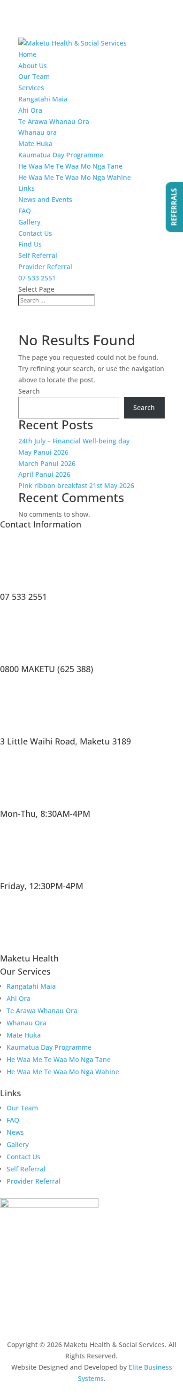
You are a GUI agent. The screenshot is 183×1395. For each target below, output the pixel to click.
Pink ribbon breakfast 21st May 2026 (76, 485)
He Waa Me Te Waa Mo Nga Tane (70, 166)
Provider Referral (45, 266)
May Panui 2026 (43, 452)
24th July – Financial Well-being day (74, 440)
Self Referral (37, 255)
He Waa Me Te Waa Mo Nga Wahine (74, 177)
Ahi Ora (30, 110)
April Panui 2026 (44, 474)
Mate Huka (35, 143)
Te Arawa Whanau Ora (53, 121)
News (15, 1132)
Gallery (29, 221)
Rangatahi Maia (43, 98)
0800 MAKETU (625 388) (46, 668)
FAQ (24, 210)
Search (29, 391)
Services (31, 87)
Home (27, 54)
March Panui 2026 (47, 463)
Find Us (30, 244)
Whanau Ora (26, 1022)
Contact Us (35, 233)
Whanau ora (37, 132)
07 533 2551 (37, 277)
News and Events (45, 199)
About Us (32, 65)
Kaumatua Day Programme (60, 154)
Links (26, 188)
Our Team (34, 76)
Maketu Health (29, 958)
